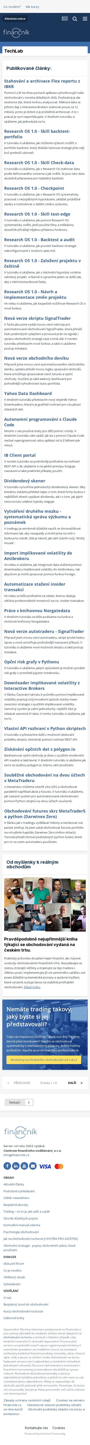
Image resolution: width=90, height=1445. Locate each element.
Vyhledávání (11, 1284)
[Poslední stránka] (81, 1083)
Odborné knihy (13, 1318)
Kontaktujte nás (36, 1428)
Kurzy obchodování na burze (23, 1311)
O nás (7, 1298)
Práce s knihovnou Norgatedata (37, 610)
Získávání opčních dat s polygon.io (39, 749)
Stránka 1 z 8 (49, 1083)
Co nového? (12, 7)
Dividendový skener (24, 481)
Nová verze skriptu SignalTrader (37, 318)
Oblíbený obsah (14, 1277)
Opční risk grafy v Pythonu (31, 662)
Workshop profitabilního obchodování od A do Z (44, 1060)
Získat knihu (32, 987)
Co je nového (12, 1270)
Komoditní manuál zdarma (21, 1225)
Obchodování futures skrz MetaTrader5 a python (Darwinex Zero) (44, 813)
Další (72, 1083)
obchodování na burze (17, 1337)
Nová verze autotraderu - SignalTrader (44, 631)
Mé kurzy (32, 7)
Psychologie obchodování (21, 1232)
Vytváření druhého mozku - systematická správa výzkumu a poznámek (37, 516)
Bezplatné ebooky (15, 1205)
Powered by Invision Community (45, 1434)
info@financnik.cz (16, 1155)
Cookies (58, 1428)
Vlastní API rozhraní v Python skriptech (45, 728)
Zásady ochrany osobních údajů (27, 1400)
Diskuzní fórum (13, 1263)
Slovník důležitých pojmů (20, 1218)
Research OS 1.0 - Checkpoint (34, 188)
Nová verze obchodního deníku (36, 358)
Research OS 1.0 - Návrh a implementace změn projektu (35, 294)
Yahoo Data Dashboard (28, 393)
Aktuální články (13, 1184)
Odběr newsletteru (16, 1198)
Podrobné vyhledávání (19, 1191)
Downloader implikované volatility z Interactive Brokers (42, 685)
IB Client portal (20, 455)
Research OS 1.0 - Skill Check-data (39, 162)
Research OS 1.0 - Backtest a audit (39, 239)
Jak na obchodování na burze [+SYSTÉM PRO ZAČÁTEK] (40, 1239)
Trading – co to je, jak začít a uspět (26, 1211)
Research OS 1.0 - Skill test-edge (37, 214)
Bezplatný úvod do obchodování (25, 1304)
